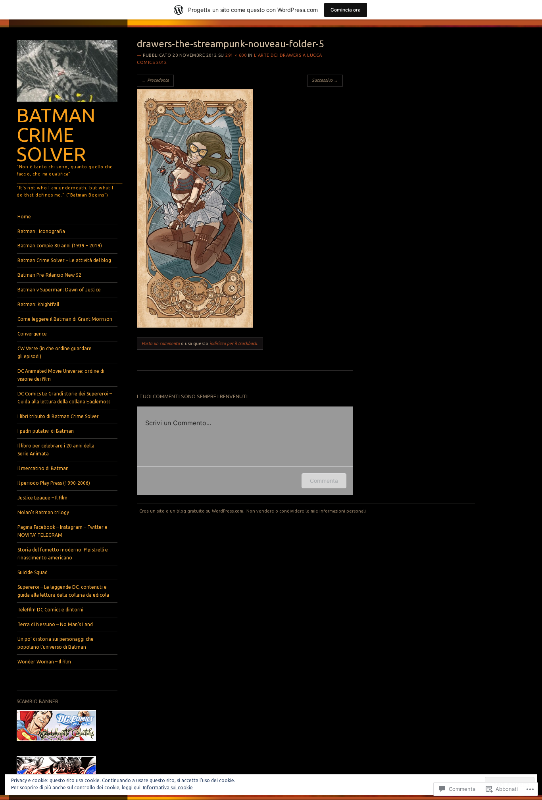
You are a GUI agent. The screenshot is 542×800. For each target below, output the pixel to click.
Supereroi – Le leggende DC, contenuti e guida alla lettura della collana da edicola (63, 591)
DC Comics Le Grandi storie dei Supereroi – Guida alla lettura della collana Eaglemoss (64, 397)
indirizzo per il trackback (233, 343)
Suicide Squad (32, 572)
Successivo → (325, 80)
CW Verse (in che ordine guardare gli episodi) (54, 352)
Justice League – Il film (42, 497)
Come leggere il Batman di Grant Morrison (64, 319)
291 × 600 (235, 55)
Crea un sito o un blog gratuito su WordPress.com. (191, 511)
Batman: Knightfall (38, 304)
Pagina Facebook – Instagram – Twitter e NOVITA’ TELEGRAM (62, 531)
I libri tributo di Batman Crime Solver (58, 416)
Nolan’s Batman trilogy (43, 512)
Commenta (324, 480)
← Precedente (155, 80)
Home (24, 216)
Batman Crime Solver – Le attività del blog (64, 260)
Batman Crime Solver (56, 134)
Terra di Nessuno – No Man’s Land (55, 624)
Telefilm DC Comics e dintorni (50, 609)
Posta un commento (161, 343)
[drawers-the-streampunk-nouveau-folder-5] (195, 326)
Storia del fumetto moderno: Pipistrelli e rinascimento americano (62, 553)
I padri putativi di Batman (45, 431)
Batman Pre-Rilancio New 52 (49, 275)
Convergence (32, 333)
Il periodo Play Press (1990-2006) (53, 483)
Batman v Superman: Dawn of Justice (59, 289)
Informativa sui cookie (168, 787)
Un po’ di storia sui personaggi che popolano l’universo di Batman (55, 643)
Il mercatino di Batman (43, 468)
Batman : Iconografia (41, 231)
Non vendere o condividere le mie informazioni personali (306, 511)
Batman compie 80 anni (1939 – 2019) (59, 245)
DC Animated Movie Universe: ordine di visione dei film (60, 375)
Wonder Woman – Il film (44, 661)
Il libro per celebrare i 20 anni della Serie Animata (55, 449)
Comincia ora (346, 10)
